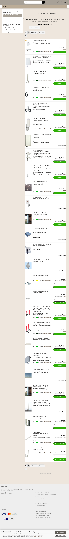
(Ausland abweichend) (47, 51)
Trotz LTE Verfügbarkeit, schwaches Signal (44, 517)
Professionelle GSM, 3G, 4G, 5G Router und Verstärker (11, 25)
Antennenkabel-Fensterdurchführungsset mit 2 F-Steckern (40, 434)
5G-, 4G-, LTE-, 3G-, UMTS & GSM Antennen (10, 15)
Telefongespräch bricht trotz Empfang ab (43, 513)
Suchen (5, 6)
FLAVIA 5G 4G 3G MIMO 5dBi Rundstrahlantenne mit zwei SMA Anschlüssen (40, 120)
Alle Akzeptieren (60, 532)
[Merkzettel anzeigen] (65, 2)
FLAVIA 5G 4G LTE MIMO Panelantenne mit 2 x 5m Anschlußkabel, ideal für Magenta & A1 (42, 136)
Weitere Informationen (60, 535)
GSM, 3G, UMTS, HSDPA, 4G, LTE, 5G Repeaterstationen (11, 11)
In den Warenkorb (59, 287)
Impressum (39, 490)
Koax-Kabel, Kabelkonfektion (9, 27)
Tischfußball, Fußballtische (9, 32)
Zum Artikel (60, 52)
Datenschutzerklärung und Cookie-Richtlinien (46, 494)
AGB (38, 496)
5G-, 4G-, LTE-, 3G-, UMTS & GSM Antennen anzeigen (13, 18)
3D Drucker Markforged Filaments (10, 30)
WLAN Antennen (8, 20)
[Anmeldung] (61, 2)
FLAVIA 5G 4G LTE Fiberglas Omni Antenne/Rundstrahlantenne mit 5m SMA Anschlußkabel (41, 89)
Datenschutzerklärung (38, 536)
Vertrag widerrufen (41, 498)
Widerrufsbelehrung (41, 501)
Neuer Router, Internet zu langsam (42, 515)
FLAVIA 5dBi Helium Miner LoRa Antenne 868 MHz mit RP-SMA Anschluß (40, 214)
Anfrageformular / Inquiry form (43, 492)
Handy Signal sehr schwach (41, 511)
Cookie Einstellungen (41, 505)
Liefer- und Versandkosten (42, 503)
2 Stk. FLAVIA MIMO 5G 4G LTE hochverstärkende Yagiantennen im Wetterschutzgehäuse (41, 183)
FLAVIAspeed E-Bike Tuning (9, 22)
